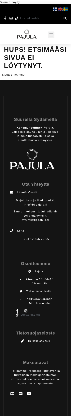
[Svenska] (65, 9)
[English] (60, 9)
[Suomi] (55, 9)
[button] (65, 18)
